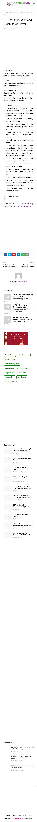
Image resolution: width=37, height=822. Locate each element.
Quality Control (10, 359)
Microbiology (9, 377)
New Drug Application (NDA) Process (22, 459)
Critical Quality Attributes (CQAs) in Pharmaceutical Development (21, 487)
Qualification (21, 373)
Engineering (9, 373)
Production (11, 12)
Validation (24, 368)
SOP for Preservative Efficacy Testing (21, 757)
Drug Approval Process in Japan (21, 468)
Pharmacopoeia (11, 381)
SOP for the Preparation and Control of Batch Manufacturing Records (23, 297)
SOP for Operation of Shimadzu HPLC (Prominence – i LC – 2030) (23, 506)
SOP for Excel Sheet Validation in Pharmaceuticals (22, 767)
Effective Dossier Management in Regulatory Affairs (22, 525)
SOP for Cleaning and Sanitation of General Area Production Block (22, 319)
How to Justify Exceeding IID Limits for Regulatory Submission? (22, 450)
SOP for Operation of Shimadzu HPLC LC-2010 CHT (21, 534)
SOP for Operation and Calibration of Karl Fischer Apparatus (22, 748)
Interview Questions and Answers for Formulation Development (21, 496)
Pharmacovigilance (12, 364)
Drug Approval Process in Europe (21, 515)
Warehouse (22, 377)
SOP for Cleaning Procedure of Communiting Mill (18, 204)
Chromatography (11, 368)
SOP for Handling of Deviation (20, 478)
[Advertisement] (18, 51)
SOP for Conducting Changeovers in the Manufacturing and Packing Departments (22, 308)
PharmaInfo (8, 28)
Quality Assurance (22, 355)
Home (5, 12)
